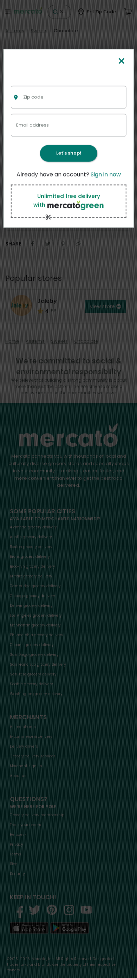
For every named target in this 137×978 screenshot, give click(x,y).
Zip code (33, 96)
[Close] (121, 61)
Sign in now (106, 175)
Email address (32, 125)
